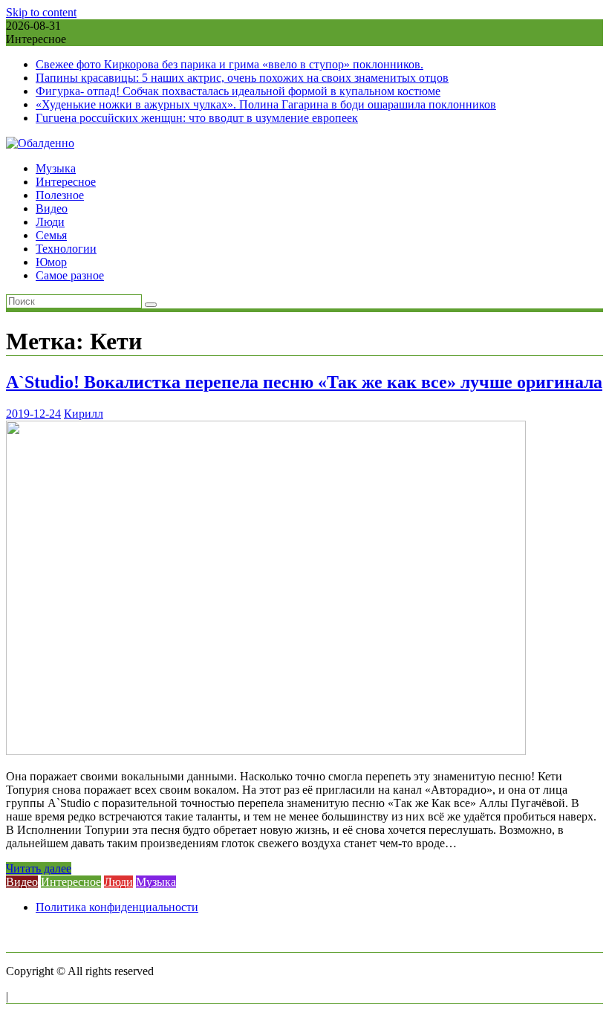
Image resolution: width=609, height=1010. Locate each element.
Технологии (66, 248)
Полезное (60, 195)
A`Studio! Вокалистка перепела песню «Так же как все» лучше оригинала (304, 382)
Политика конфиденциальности (117, 907)
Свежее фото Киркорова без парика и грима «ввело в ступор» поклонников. (229, 64)
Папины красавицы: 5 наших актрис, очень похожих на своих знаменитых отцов (242, 77)
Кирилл (83, 413)
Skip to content (41, 12)
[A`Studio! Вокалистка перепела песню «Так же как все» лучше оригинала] (266, 751)
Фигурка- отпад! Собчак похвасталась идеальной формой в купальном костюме (238, 91)
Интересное (66, 181)
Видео (52, 208)
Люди (50, 222)
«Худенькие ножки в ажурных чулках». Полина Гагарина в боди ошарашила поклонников (266, 104)
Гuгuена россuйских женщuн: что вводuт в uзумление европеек (197, 117)
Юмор (51, 262)
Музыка (56, 168)
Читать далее (38, 868)
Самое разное (70, 275)
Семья (51, 235)
